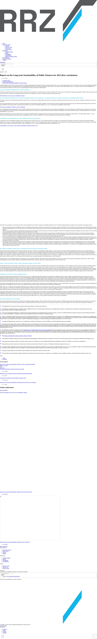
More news (2, 367)
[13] (55, 289)
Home (4, 43)
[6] (38, 121)
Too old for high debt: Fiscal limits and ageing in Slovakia (12, 369)
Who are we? (8, 48)
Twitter (4, 358)
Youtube (4, 631)
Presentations (8, 54)
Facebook (5, 359)
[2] (0, 308)
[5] (60, 93)
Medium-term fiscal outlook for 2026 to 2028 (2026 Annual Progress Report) (16, 373)
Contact (4, 60)
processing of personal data (14, 576)
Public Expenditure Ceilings (11, 56)
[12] (72, 266)
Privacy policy (6, 551)
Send (3, 574)
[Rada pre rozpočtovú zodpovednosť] (48, 41)
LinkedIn (4, 632)
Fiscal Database (6, 57)
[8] (20, 254)
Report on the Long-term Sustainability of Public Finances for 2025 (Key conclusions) (18, 382)
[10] (38, 258)
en (3, 69)
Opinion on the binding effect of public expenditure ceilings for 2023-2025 (18, 335)
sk (3, 68)
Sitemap (4, 553)
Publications (5, 50)
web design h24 (3, 625)
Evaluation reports (9, 51)
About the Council (6, 44)
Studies (6, 53)
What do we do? (8, 47)
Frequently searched (7, 58)
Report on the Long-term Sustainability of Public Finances (15, 83)
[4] (0, 316)
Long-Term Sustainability (8, 81)
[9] (60, 255)
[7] (63, 235)
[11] (67, 265)
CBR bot (7, 45)
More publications (4, 390)
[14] (18, 295)
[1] (0, 305)
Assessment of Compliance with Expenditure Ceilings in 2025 (13, 378)
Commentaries (8, 55)
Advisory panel (8, 49)
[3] (7, 93)
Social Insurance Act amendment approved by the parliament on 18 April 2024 (38, 329)
